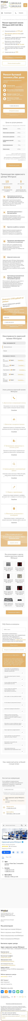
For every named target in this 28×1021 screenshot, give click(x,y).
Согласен (23, 1015)
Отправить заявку (14, 111)
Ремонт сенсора (6, 149)
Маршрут (7, 852)
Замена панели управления (8, 136)
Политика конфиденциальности (14, 1003)
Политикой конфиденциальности (17, 794)
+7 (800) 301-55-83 (15, 3)
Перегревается (6, 370)
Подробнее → (21, 360)
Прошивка (5, 128)
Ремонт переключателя (8, 145)
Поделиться (2, 991)
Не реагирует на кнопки (5, 380)
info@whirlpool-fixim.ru (7, 961)
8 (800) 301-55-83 (6, 957)
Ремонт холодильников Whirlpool (10, 938)
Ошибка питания (5, 374)
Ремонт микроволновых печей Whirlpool (12, 935)
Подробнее (14, 410)
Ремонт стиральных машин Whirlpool (11, 932)
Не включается (5, 360)
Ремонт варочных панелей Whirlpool (11, 929)
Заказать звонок (14, 542)
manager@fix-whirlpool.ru (8, 965)
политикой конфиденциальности (16, 326)
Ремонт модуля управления (8, 132)
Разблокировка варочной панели (8, 141)
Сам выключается (6, 365)
